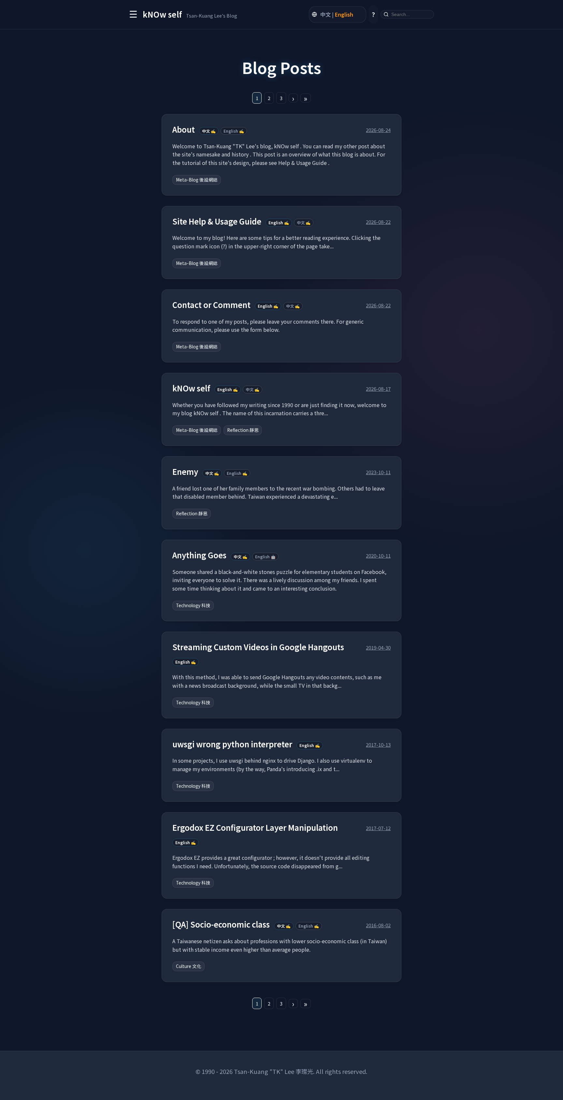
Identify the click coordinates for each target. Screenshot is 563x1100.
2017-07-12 (378, 827)
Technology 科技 (193, 605)
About (183, 129)
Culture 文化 (188, 966)
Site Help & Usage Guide (216, 221)
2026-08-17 (378, 388)
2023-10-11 (378, 472)
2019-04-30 (378, 647)
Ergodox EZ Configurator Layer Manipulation (255, 827)
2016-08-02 (378, 925)
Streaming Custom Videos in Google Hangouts (258, 647)
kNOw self (191, 388)
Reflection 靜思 (243, 430)
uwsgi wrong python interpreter (232, 744)
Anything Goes (199, 555)
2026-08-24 (378, 129)
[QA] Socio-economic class (221, 924)
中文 (325, 14)
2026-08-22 (378, 221)
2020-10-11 (378, 555)
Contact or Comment (211, 305)
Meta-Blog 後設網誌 (197, 179)
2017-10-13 (378, 744)
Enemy (185, 472)
